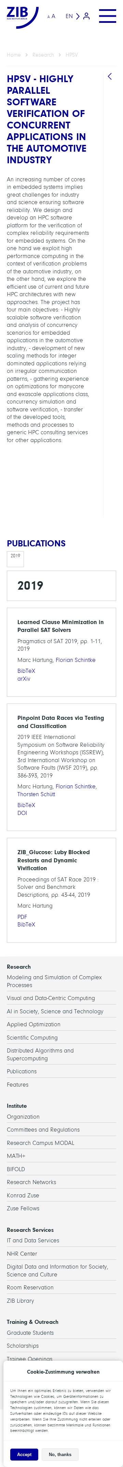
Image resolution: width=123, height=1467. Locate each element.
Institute (17, 1105)
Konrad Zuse (23, 1195)
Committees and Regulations (43, 1129)
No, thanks (60, 1454)
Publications (22, 1071)
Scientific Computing (32, 1037)
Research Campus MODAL (40, 1143)
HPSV (72, 55)
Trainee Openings (29, 1359)
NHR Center (22, 1254)
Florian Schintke (76, 660)
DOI (22, 813)
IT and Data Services (33, 1240)
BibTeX (26, 671)
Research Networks (31, 1182)
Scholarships (23, 1346)
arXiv (23, 679)
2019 (15, 556)
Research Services (30, 1229)
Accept (24, 1454)
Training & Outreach (32, 1321)
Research (43, 55)
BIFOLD (16, 1169)
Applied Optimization (33, 1024)
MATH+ (16, 1156)
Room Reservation (30, 1287)
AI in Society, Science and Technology (55, 1011)
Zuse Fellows (23, 1208)
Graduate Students (30, 1333)
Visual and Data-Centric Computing (51, 998)
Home (14, 55)
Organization (23, 1117)
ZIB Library (20, 1301)
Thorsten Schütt (36, 794)
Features (17, 1085)
